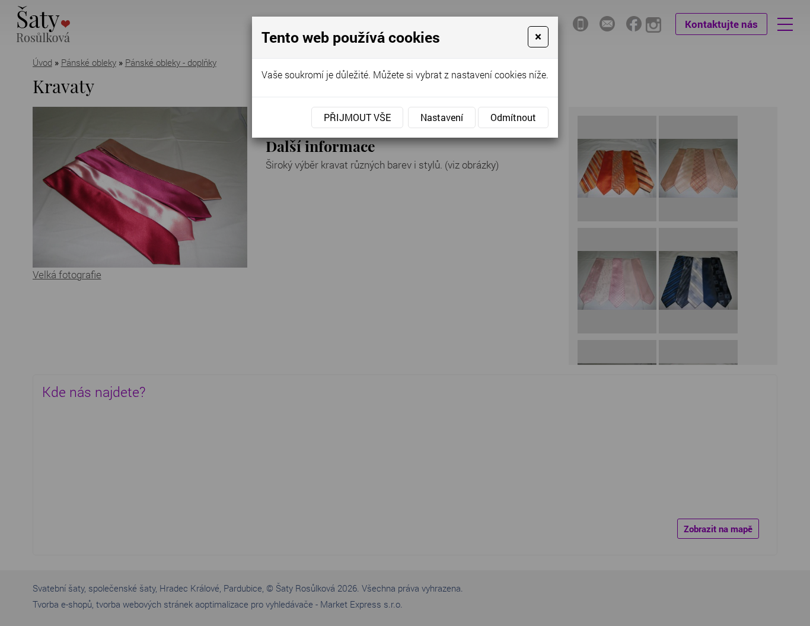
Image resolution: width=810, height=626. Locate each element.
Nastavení (441, 117)
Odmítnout (513, 117)
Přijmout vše (357, 117)
